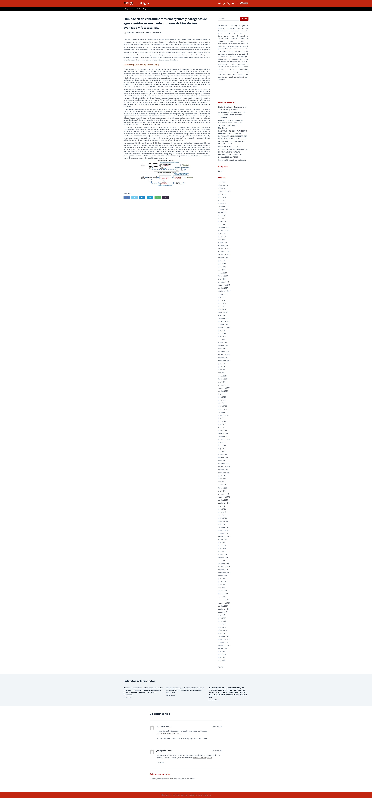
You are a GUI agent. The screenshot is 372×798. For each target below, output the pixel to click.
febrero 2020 (223, 246)
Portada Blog (141, 9)
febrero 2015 (223, 379)
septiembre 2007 (224, 609)
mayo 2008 (222, 585)
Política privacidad (195, 795)
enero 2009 (222, 560)
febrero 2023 (223, 185)
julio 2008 (221, 579)
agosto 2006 (222, 648)
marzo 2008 (222, 591)
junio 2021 (222, 215)
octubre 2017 (223, 288)
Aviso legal (207, 795)
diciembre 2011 (223, 464)
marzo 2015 (222, 376)
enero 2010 (222, 524)
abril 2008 (221, 588)
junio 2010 (222, 509)
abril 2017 (221, 306)
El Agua (144, 3)
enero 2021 (222, 224)
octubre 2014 (223, 391)
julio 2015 (221, 364)
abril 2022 (221, 200)
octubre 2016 (223, 324)
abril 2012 (221, 451)
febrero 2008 (223, 594)
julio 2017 (221, 297)
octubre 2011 (223, 470)
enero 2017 (222, 315)
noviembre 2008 (224, 566)
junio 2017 (222, 300)
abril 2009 (221, 551)
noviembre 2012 (224, 439)
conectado (170, 779)
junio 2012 (222, 445)
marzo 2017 (222, 309)
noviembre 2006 (224, 639)
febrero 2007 (223, 630)
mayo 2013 (222, 424)
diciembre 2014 (223, 385)
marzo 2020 (222, 243)
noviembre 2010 (224, 497)
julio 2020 (221, 234)
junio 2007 (222, 618)
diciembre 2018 (223, 252)
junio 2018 (222, 264)
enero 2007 (222, 633)
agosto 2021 (222, 212)
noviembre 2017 (224, 285)
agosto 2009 (222, 539)
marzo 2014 (222, 406)
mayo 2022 (222, 197)
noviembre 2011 (224, 467)
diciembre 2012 (223, 436)
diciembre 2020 (223, 227)
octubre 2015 (223, 358)
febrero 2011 (223, 488)
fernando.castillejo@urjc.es (202, 758)
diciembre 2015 (223, 352)
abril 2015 (221, 373)
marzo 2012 (222, 454)
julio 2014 (221, 394)
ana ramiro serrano (163, 727)
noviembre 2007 (224, 603)
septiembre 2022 (224, 191)
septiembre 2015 (224, 361)
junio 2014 (222, 397)
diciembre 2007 (223, 600)
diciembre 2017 (223, 282)
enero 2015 (222, 382)
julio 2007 (221, 615)
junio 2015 (222, 367)
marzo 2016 (222, 343)
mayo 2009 (222, 548)
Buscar (244, 19)
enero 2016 (222, 349)
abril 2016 (221, 339)
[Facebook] (219, 3)
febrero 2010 (223, 521)
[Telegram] (150, 197)
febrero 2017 (223, 312)
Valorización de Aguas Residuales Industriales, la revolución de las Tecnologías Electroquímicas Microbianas (230, 124)
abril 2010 (221, 515)
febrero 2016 (223, 346)
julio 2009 (221, 542)
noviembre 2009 (224, 530)
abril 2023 (221, 182)
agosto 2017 (222, 294)
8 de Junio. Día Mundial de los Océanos (232, 160)
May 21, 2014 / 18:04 (217, 750)
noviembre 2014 (224, 388)
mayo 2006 (222, 657)
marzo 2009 (222, 554)
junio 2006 (222, 654)
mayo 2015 (222, 370)
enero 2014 (222, 409)
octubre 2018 (223, 258)
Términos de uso (166, 795)
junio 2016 (222, 333)
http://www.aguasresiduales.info (168, 733)
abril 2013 (221, 427)
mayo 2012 (222, 448)
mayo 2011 (222, 479)
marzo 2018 (222, 273)
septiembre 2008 (224, 573)
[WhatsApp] (158, 197)
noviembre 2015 (224, 355)
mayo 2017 (222, 303)
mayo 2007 (222, 621)
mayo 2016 (222, 336)
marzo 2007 (222, 627)
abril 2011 (221, 482)
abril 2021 (221, 218)
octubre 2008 (223, 570)
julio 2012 (221, 442)
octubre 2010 (223, 500)
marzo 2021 (222, 221)
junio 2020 (222, 237)
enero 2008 (222, 597)
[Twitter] (224, 3)
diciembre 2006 (223, 636)
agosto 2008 (222, 576)
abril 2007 (221, 624)
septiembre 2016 (224, 327)
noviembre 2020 (224, 230)
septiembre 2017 (224, 291)
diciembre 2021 (223, 206)
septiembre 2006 (224, 645)
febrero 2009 (223, 557)
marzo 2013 (222, 430)
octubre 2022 (223, 188)
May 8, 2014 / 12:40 (217, 726)
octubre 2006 (223, 642)
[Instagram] (233, 3)
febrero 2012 (223, 458)
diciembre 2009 (223, 527)
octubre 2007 (223, 606)
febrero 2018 (223, 276)
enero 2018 (222, 279)
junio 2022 (222, 194)
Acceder (221, 667)
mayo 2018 (222, 267)
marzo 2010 (222, 518)
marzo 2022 (222, 203)
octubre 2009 (223, 533)
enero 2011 (222, 491)
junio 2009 (222, 545)
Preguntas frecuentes (180, 795)
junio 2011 (222, 476)
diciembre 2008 (223, 563)
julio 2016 (221, 330)
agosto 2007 (222, 612)
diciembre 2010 (223, 494)
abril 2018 (221, 270)
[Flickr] (228, 3)
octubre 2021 (223, 209)
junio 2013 (222, 421)
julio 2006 (221, 651)
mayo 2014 (222, 400)
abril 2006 (221, 660)
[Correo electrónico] (165, 197)
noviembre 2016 (224, 321)
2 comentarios (157, 33)
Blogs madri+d (129, 9)
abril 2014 (221, 403)
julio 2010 (221, 506)
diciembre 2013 (223, 412)
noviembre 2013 (224, 415)
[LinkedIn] (142, 197)
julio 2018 (221, 261)
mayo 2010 (222, 512)
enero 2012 (222, 461)
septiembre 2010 (224, 503)
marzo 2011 (222, 485)
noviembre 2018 (224, 255)
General (148, 33)
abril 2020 (221, 240)
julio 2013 (221, 418)
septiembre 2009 (224, 536)
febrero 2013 (223, 433)
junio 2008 (222, 582)
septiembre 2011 (224, 473)
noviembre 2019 (224, 249)
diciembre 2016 (223, 318)
